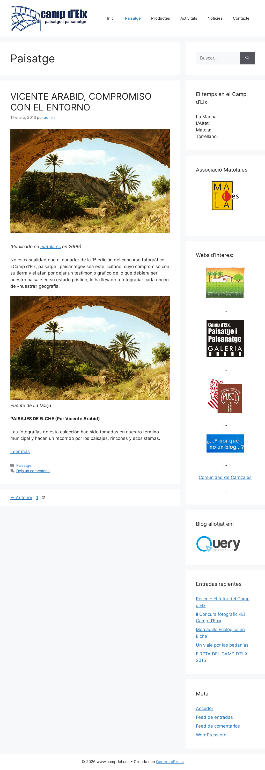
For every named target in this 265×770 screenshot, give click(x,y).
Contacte (241, 18)
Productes (160, 18)
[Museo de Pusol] (225, 411)
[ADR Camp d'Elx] (225, 297)
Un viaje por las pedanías (222, 645)
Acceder (204, 708)
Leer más (20, 451)
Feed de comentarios (218, 726)
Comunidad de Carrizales (225, 477)
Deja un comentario (33, 471)
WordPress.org (211, 734)
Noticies (215, 18)
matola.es (50, 246)
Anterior (21, 497)
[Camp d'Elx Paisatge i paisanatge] (225, 355)
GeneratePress (170, 761)
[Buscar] (247, 58)
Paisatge (133, 18)
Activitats (188, 18)
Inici (111, 18)
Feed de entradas (214, 717)
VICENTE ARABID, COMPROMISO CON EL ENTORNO (81, 102)
